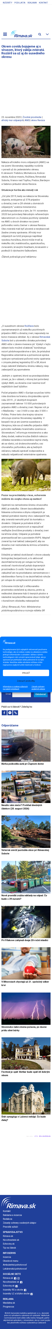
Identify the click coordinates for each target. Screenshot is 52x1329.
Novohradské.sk (11, 1240)
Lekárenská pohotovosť (15, 1268)
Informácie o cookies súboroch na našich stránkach (15, 688)
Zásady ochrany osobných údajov (38, 688)
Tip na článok (9, 1247)
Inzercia (7, 1257)
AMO (27, 120)
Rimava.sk (8, 1236)
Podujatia (19, 3)
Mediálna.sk (9, 1302)
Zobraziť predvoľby (26, 680)
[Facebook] (4, 712)
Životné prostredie (32, 117)
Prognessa (8, 1306)
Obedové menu (10, 1261)
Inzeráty (7, 3)
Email (8, 694)
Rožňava (29, 325)
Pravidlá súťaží (10, 1226)
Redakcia (7, 1219)
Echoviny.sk (9, 1243)
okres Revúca (38, 120)
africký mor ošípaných (12, 120)
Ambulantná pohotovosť (15, 1264)
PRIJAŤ (26, 673)
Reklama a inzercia (12, 1215)
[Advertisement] (26, 85)
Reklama (32, 3)
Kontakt (43, 3)
